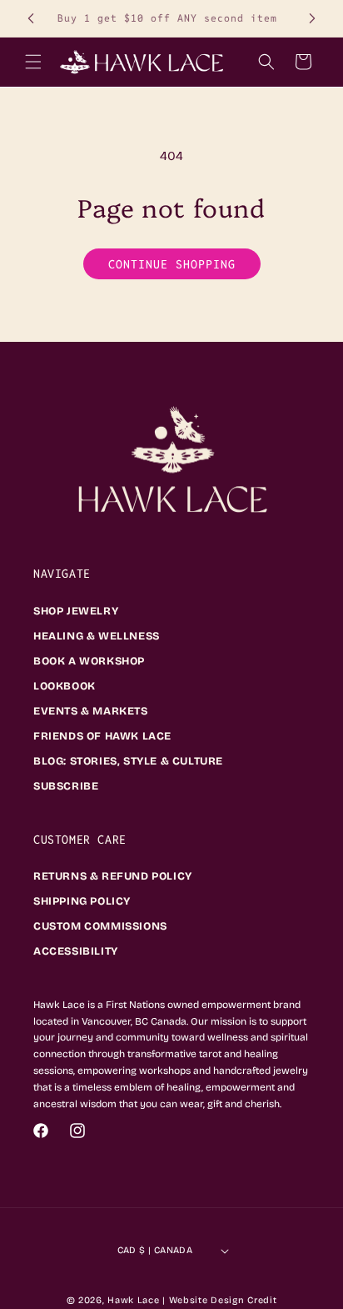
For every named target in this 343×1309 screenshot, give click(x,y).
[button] (33, 61)
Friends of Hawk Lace (102, 736)
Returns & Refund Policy (112, 876)
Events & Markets (90, 711)
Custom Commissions (100, 926)
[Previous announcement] (30, 18)
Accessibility (75, 951)
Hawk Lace (133, 1300)
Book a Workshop (89, 661)
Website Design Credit (223, 1300)
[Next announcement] (312, 18)
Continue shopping (172, 264)
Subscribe (65, 786)
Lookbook (64, 686)
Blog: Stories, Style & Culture (128, 761)
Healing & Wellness (96, 636)
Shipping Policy (82, 901)
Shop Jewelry (75, 611)
